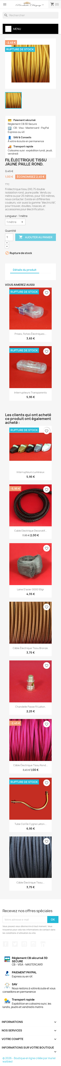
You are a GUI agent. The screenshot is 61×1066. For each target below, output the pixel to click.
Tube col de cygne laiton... (31, 824)
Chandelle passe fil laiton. (30, 706)
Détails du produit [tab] (24, 270)
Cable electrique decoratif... (30, 530)
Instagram (33, 944)
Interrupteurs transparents (30, 392)
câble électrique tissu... (30, 882)
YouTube (24, 944)
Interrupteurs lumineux (30, 472)
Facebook (5, 944)
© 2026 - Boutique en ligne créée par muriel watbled (29, 1059)
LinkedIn (42, 944)
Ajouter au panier (35, 237)
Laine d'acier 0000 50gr (30, 589)
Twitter (15, 944)
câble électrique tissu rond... (30, 765)
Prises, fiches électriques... (30, 333)
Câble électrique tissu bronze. (30, 648)
